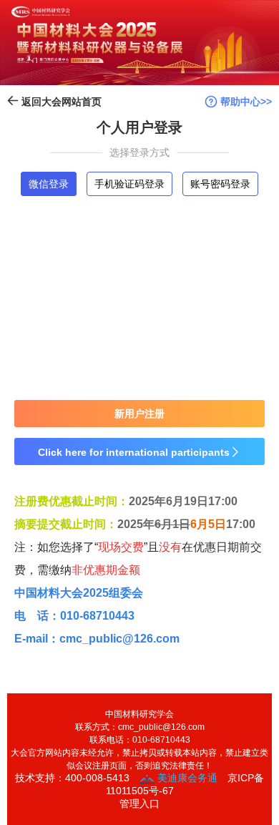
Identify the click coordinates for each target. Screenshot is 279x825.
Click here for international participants (139, 452)
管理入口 (139, 803)
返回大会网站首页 (60, 101)
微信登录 (49, 184)
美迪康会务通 (186, 777)
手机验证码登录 (129, 184)
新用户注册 (139, 413)
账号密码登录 (220, 184)
